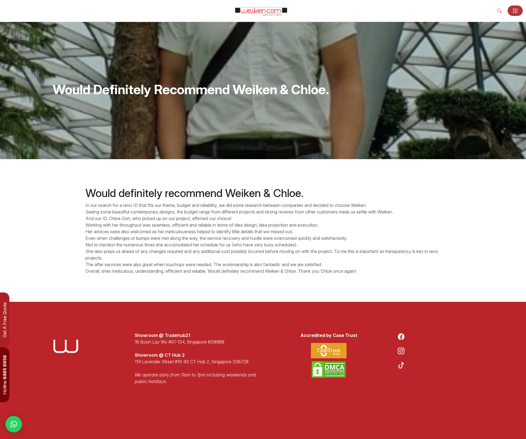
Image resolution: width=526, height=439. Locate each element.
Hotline (4, 375)
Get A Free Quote (4, 319)
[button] (13, 424)
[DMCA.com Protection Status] (328, 369)
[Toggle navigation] (515, 10)
